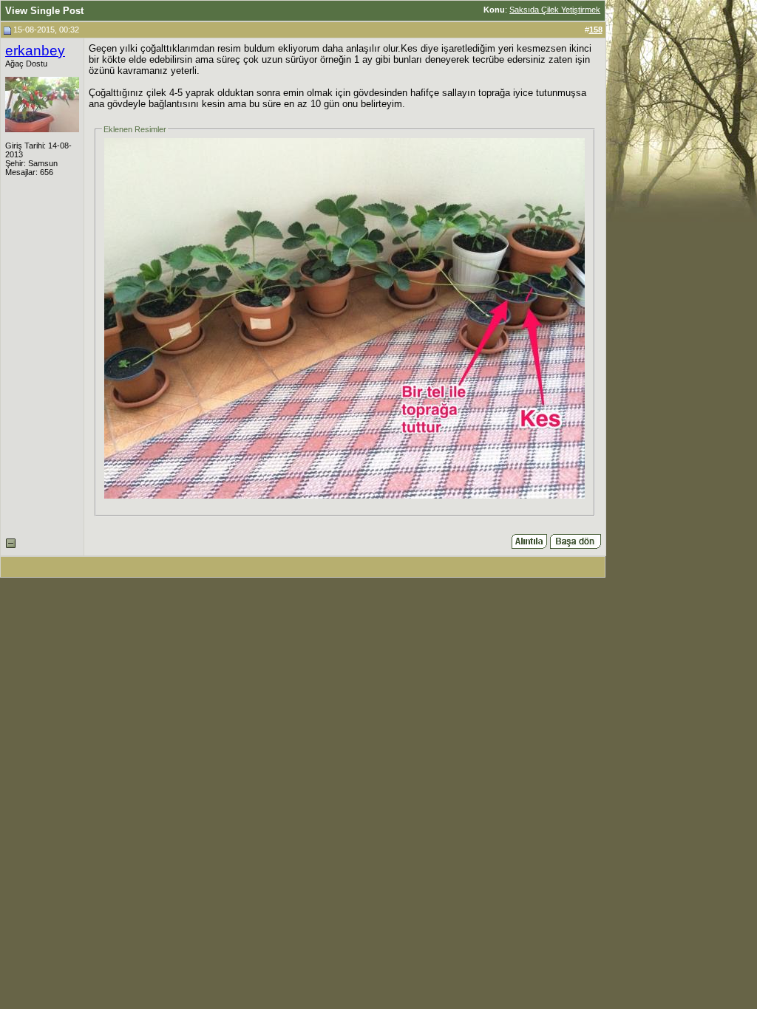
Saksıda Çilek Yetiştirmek (554, 9)
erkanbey (35, 50)
